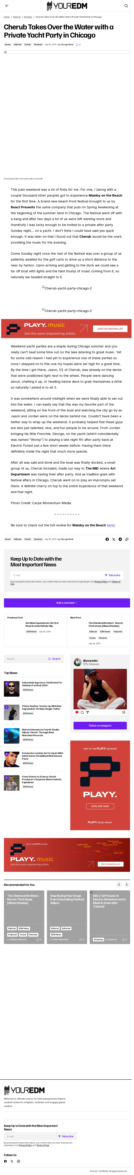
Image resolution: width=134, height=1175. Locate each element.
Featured (118, 631)
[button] (7, 6)
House (92, 638)
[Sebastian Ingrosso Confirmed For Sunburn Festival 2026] (11, 689)
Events (28, 44)
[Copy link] (127, 539)
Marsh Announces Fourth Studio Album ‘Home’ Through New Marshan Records (40, 732)
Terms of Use (42, 1145)
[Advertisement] (100, 785)
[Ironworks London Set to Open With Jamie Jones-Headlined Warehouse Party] (11, 759)
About (8, 44)
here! (111, 525)
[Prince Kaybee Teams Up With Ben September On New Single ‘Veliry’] (11, 712)
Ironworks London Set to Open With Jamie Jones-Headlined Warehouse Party (42, 756)
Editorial (17, 17)
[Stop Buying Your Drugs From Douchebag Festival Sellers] (67, 917)
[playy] (67, 328)
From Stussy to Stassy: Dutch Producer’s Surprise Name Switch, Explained (42, 779)
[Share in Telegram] (120, 539)
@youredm (90, 660)
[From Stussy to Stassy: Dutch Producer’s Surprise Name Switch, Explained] (11, 783)
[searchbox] (25, 659)
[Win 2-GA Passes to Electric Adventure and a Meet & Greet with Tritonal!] (110, 917)
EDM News (31, 631)
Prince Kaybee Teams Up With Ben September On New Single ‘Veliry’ (41, 707)
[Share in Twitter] (113, 539)
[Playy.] (67, 855)
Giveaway (98, 939)
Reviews (28, 17)
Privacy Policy (101, 581)
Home (7, 17)
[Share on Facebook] (107, 539)
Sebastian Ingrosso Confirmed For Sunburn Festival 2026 (42, 684)
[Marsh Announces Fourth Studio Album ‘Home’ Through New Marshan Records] (11, 736)
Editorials (66, 928)
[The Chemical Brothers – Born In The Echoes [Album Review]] (24, 917)
